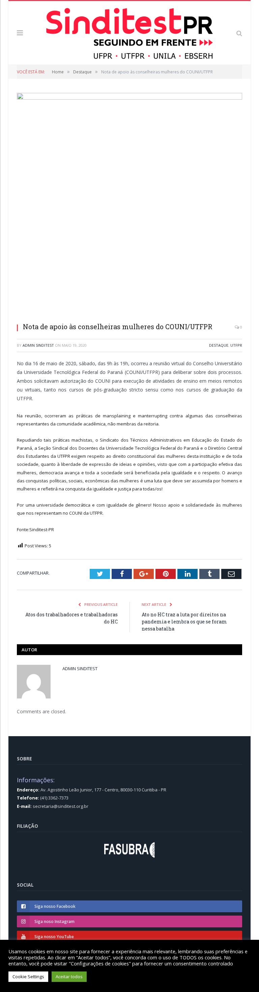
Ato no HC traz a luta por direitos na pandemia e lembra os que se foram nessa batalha (184, 621)
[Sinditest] (129, 31)
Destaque (218, 345)
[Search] (239, 33)
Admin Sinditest (38, 345)
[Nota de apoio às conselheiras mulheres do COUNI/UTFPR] (129, 205)
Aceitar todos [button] (69, 976)
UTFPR (236, 345)
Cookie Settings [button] (28, 976)
